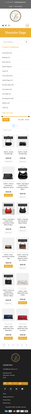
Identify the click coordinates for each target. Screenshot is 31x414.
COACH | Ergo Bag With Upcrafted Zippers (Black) (22, 221)
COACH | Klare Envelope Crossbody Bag (8, 256)
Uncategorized (7, 98)
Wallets (6, 103)
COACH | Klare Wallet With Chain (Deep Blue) (8, 328)
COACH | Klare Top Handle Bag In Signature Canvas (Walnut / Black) (8, 293)
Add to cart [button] (8, 195)
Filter (6, 119)
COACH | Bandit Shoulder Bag (22, 153)
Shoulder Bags (8, 85)
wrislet (5, 107)
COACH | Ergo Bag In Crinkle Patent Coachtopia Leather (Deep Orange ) (8, 222)
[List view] (17, 125)
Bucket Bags (7, 66)
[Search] (26, 42)
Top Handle (7, 89)
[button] (8, 25)
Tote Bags (6, 94)
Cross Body (7, 76)
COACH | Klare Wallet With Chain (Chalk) (22, 293)
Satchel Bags (7, 80)
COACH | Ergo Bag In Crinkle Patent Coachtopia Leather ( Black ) (22, 186)
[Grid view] (13, 125)
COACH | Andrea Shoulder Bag (8, 153)
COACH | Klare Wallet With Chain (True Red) (22, 328)
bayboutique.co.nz (20, 2)
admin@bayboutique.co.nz (10, 369)
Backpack (6, 57)
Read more (8, 161)
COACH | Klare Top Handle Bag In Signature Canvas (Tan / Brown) (22, 257)
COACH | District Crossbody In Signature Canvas (8, 185)
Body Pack (6, 62)
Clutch (5, 71)
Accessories (7, 53)
